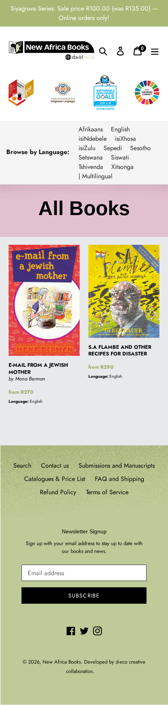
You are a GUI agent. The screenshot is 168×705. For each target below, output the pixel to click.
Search (22, 465)
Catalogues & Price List (54, 478)
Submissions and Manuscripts (117, 465)
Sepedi (113, 148)
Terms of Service (107, 492)
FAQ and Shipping (119, 478)
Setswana (91, 157)
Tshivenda (91, 166)
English (120, 129)
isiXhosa (125, 138)
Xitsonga (122, 166)
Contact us (55, 465)
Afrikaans (91, 129)
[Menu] (154, 50)
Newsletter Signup (84, 531)
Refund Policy (58, 492)
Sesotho (140, 148)
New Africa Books (62, 662)
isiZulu (87, 148)
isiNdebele (93, 138)
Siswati (120, 157)
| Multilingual (96, 176)
